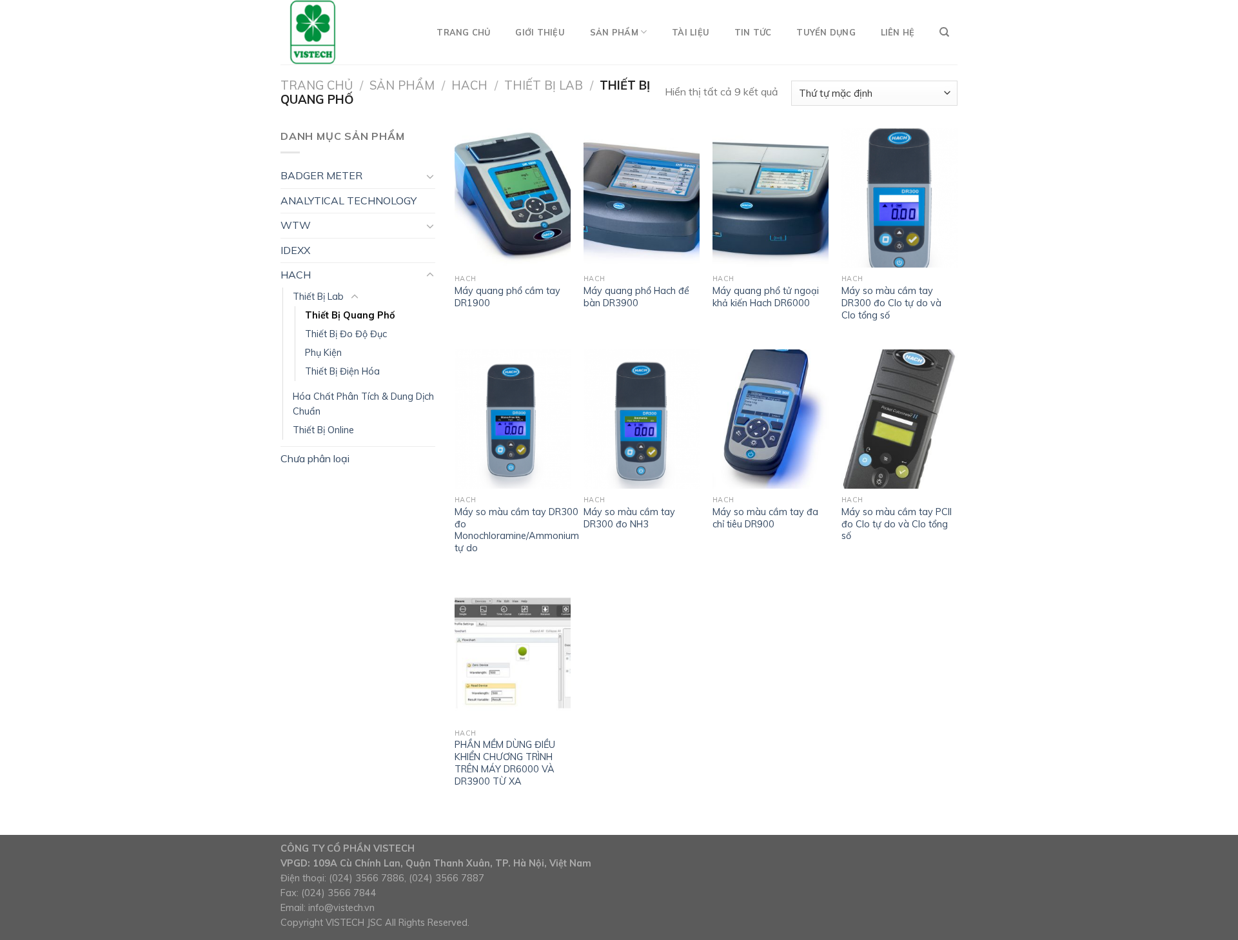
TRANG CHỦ (463, 32)
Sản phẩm (402, 85)
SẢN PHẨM (614, 32)
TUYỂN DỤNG (826, 32)
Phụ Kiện (323, 352)
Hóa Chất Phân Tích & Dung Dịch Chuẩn (363, 404)
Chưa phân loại (314, 458)
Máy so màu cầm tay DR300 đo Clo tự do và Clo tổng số (891, 302)
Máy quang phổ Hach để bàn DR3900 (636, 297)
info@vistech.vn (341, 908)
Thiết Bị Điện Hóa (342, 371)
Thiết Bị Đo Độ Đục (346, 334)
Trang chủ (316, 85)
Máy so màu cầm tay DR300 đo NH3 (629, 518)
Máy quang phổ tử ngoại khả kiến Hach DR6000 (765, 297)
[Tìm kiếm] (944, 32)
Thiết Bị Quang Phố (350, 315)
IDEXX (295, 250)
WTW (295, 225)
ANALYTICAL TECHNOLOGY (348, 200)
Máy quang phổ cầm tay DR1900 (507, 297)
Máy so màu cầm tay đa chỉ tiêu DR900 (765, 518)
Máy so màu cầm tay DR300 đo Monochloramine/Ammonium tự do (517, 530)
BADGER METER (321, 175)
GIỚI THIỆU (540, 32)
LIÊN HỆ (898, 32)
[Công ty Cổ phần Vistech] (344, 32)
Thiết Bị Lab (543, 85)
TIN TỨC (753, 32)
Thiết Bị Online (323, 430)
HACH (469, 85)
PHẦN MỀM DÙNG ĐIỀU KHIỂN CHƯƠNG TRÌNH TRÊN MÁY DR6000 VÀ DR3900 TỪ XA (505, 763)
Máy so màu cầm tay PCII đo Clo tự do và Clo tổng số (896, 524)
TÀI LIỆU (690, 32)
